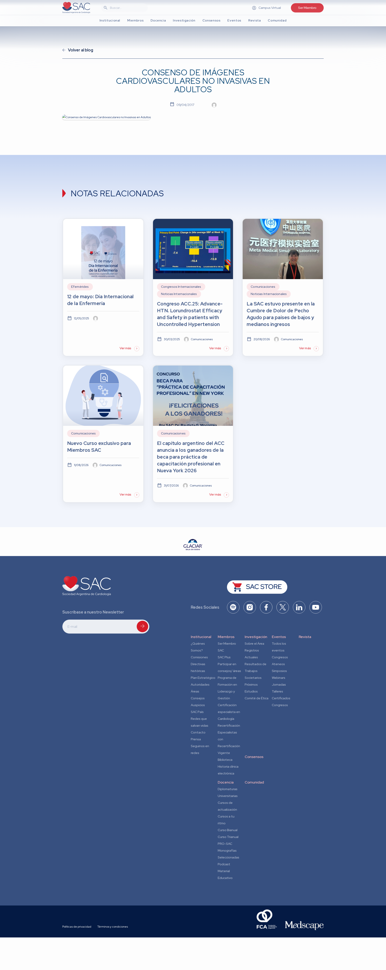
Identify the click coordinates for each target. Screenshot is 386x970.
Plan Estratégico (203, 678)
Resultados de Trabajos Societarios (255, 671)
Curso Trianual (228, 837)
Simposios (279, 671)
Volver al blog (80, 50)
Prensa (196, 739)
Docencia (226, 782)
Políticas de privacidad (76, 926)
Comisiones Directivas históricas (199, 664)
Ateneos (278, 664)
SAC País (197, 712)
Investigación (256, 636)
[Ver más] (103, 287)
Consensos (254, 756)
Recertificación (229, 725)
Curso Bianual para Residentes (227, 831)
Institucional (201, 636)
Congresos (280, 657)
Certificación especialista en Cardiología (229, 712)
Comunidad (254, 782)
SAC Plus (224, 657)
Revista (305, 636)
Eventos (279, 636)
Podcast (224, 864)
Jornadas (279, 684)
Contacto (198, 732)
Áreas (195, 691)
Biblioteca (225, 760)
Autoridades (200, 684)
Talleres (277, 691)
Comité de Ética (256, 698)
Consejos (198, 698)
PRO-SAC (225, 844)
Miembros (226, 636)
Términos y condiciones (112, 926)
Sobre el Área (254, 643)
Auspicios (198, 705)
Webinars (278, 678)
